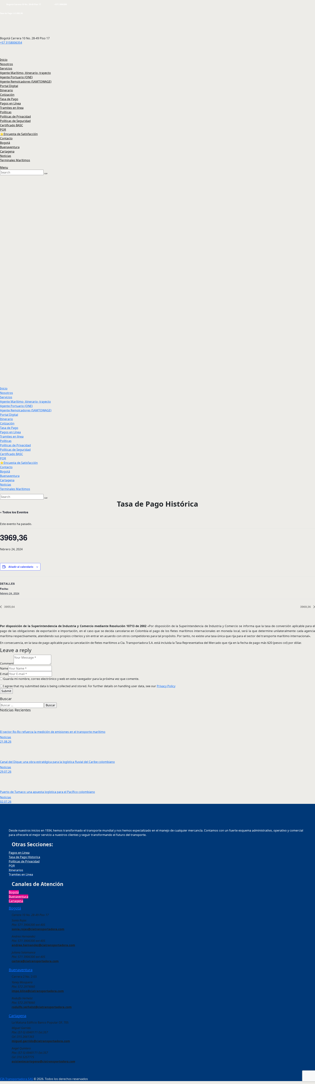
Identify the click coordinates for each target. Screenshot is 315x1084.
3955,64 (9, 607)
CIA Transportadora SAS (16, 1079)
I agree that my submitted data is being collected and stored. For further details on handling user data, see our (89, 686)
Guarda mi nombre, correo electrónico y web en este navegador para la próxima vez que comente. (71, 679)
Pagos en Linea (19, 853)
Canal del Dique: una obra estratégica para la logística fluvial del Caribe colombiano (57, 762)
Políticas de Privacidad (24, 861)
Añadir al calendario (20, 566)
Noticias (5, 737)
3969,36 (306, 607)
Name (4, 668)
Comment (7, 664)
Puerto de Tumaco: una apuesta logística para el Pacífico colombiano (47, 792)
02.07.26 (5, 802)
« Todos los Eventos (14, 512)
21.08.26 (5, 742)
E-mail (4, 674)
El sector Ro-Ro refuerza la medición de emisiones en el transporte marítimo (52, 732)
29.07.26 (5, 772)
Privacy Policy (166, 686)
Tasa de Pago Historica (24, 857)
